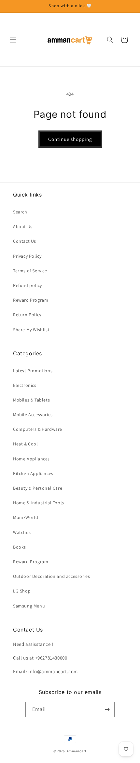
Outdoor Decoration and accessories (51, 576)
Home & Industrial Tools (38, 503)
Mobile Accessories (33, 414)
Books (19, 547)
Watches (22, 532)
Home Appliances (31, 459)
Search (20, 212)
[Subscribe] (107, 709)
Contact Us (24, 241)
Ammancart (77, 751)
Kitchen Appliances (33, 473)
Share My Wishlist (31, 330)
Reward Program (30, 300)
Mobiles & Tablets (31, 400)
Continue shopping (70, 139)
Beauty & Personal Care (37, 488)
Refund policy (27, 285)
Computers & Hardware (37, 429)
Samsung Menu (29, 606)
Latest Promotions (32, 371)
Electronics (24, 385)
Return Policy (27, 315)
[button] (13, 40)
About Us (23, 226)
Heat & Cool (25, 444)
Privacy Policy (27, 256)
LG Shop (22, 591)
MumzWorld (25, 517)
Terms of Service (30, 271)
